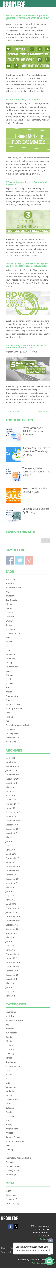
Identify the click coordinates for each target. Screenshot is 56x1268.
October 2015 (12, 925)
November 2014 (13, 966)
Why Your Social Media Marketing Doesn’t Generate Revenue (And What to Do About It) (27, 17)
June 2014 (10, 987)
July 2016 (10, 887)
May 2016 (10, 895)
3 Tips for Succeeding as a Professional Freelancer (26, 183)
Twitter (19, 560)
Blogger (29, 560)
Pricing (40, 30)
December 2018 (13, 812)
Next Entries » (44, 411)
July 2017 (10, 837)
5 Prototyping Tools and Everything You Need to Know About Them (26, 346)
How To (9, 641)
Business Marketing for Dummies (23, 99)
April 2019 (10, 795)
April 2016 (10, 899)
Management (12, 30)
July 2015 (10, 937)
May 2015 (10, 945)
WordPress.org (12, 1203)
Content (43, 24)
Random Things (26, 34)
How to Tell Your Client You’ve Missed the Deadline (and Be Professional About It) (27, 264)
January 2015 (11, 958)
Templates (10, 729)
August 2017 (11, 833)
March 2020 (11, 762)
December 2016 (13, 866)
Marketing (23, 30)
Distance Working (27, 195)
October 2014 (12, 970)
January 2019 (11, 808)
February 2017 (12, 858)
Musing (9, 113)
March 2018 (11, 816)
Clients (36, 24)
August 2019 (11, 783)
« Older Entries (12, 411)
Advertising (11, 579)
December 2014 (13, 962)
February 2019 (12, 804)
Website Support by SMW (43, 1263)
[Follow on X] (16, 1226)
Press (43, 113)
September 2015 (13, 929)
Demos (9, 625)
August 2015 (11, 933)
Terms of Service (8, 1252)
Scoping (24, 37)
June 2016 (10, 891)
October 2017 (12, 824)
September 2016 (13, 879)
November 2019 (13, 774)
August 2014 (11, 979)
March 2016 (11, 904)
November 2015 (13, 920)
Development (31, 27)
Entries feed (11, 1195)
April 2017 (10, 849)
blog (8, 591)
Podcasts (10, 683)
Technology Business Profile (18, 725)
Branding (37, 188)
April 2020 (10, 758)
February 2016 (12, 908)
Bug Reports (11, 600)
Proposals (10, 700)
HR (22, 110)
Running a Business (22, 283)
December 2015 (13, 916)
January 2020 (11, 770)
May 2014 (10, 991)
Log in (8, 1190)
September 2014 (13, 975)
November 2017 (13, 820)
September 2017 (13, 829)
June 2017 (10, 841)
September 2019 (13, 779)
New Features (19, 113)
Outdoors (10, 675)
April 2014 (10, 995)
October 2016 (12, 874)
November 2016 (13, 870)
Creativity (19, 27)
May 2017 (10, 845)
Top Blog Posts (12, 733)
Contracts (10, 27)
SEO (7, 721)
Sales (17, 37)
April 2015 (10, 950)
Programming (12, 34)
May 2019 (10, 791)
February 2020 (12, 766)
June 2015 (10, 941)
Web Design (18, 40)
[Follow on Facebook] (10, 1226)
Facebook (10, 560)
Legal (8, 650)
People (32, 30)
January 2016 (11, 912)
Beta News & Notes (14, 587)
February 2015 (12, 954)
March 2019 (11, 799)
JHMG (32, 1259)
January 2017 (11, 862)
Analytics (10, 583)
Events (17, 110)
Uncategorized (12, 737)
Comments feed (13, 1199)
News (29, 113)
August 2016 (11, 883)
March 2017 (11, 854)
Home (4, 1248)
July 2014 (10, 983)
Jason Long (13, 24)
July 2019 (10, 787)
